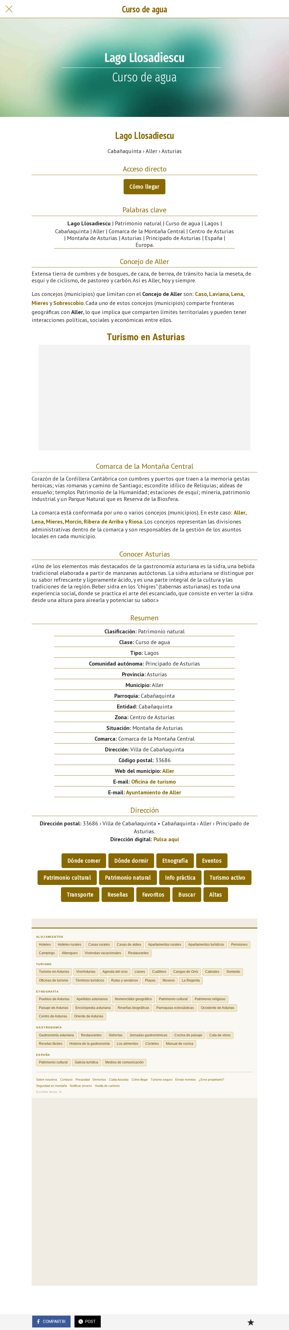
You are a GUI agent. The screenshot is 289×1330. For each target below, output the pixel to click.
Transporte (80, 894)
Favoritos (153, 894)
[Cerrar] (9, 9)
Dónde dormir (131, 860)
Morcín (73, 521)
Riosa (135, 521)
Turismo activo (227, 877)
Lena (237, 294)
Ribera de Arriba (104, 521)
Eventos (212, 860)
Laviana (219, 294)
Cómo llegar (144, 186)
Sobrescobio (68, 303)
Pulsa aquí (166, 839)
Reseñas (118, 894)
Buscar (186, 894)
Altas (215, 894)
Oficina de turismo (153, 781)
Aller (240, 512)
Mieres (40, 303)
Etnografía (175, 860)
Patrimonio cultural (67, 877)
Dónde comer (83, 860)
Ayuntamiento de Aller (153, 792)
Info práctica (180, 877)
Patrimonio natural (128, 877)
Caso (201, 294)
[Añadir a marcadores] (250, 1322)
